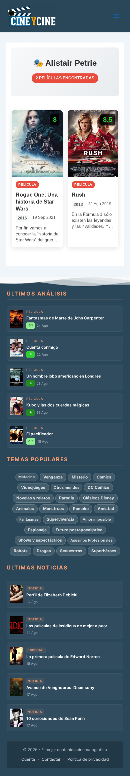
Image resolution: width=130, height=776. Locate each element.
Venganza (53, 476)
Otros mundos (66, 487)
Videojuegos (33, 487)
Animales (25, 508)
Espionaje (37, 529)
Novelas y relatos (33, 497)
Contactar (51, 759)
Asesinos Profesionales (91, 540)
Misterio (80, 476)
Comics (104, 476)
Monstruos (53, 508)
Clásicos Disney (98, 497)
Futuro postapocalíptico (79, 529)
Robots (21, 550)
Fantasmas (28, 519)
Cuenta (28, 759)
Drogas (44, 550)
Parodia (66, 497)
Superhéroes (103, 550)
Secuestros (71, 550)
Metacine (26, 476)
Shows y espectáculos (40, 540)
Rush (78, 195)
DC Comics (98, 487)
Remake (81, 508)
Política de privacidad (88, 759)
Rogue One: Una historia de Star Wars (37, 202)
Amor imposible (97, 519)
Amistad (106, 508)
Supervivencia (60, 519)
